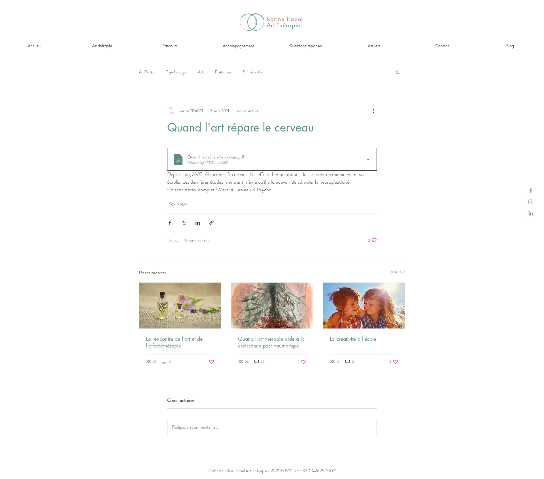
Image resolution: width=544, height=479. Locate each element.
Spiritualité (252, 72)
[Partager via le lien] (211, 222)
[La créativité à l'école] (364, 305)
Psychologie (175, 72)
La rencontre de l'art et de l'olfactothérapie (174, 342)
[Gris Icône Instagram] (531, 202)
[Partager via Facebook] (170, 222)
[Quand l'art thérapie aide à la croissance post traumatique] (272, 305)
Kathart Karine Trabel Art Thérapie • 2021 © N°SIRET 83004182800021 (272, 470)
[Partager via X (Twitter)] (183, 222)
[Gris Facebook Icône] (531, 190)
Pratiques (223, 72)
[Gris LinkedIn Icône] (531, 213)
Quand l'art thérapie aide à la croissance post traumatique (271, 342)
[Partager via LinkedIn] (197, 222)
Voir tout (398, 272)
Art (200, 72)
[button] (398, 72)
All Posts (146, 72)
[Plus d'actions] (373, 110)
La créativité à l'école (353, 338)
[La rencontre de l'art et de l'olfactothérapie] (180, 305)
